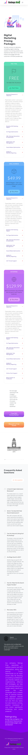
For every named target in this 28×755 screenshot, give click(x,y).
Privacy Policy (7, 747)
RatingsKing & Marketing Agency (15, 738)
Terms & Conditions (15, 747)
